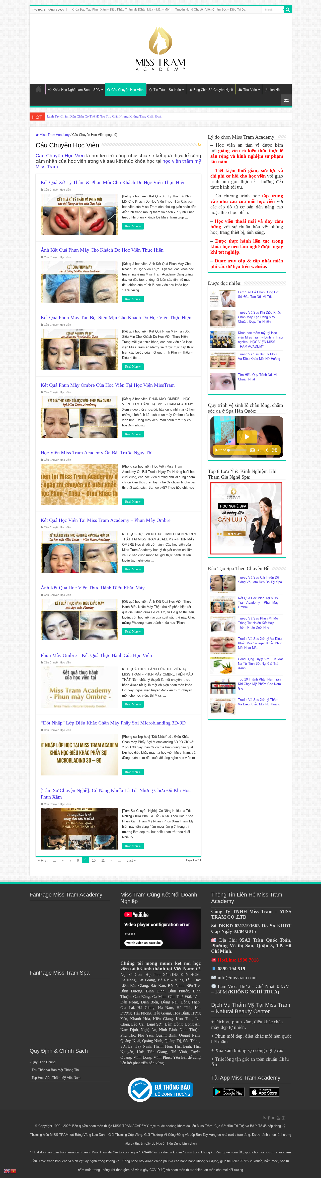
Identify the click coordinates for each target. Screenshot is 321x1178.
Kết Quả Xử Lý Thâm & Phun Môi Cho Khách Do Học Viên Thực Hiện (113, 182)
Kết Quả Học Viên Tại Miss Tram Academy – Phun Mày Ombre (106, 520)
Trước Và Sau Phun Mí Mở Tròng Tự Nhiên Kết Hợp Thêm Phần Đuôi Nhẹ (258, 622)
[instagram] (283, 1118)
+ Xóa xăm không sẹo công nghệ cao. (248, 1050)
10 (94, 860)
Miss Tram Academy (54, 135)
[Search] (288, 9)
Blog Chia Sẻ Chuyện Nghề (213, 90)
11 (103, 860)
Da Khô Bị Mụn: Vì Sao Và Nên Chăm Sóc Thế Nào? (82, 116)
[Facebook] (268, 1118)
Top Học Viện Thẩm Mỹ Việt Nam (56, 1078)
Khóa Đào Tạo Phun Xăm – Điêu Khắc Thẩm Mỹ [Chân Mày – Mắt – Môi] (121, 9)
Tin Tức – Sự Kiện (167, 90)
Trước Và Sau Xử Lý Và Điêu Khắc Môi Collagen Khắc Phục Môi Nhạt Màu (260, 643)
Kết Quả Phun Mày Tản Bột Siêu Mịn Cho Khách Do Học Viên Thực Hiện (116, 317)
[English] (7, 1171)
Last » (131, 860)
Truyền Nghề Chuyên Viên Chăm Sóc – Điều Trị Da (210, 9)
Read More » (133, 226)
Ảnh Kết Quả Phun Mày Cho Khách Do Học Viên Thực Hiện (102, 250)
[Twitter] (273, 1118)
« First (42, 860)
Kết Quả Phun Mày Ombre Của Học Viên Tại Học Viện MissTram (108, 385)
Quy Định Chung (43, 1062)
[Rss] (264, 1118)
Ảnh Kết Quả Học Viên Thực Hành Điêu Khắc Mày (93, 587)
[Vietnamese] (13, 1171)
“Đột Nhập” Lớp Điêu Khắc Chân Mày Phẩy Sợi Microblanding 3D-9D (113, 722)
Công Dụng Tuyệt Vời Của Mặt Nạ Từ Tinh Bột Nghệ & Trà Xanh (260, 663)
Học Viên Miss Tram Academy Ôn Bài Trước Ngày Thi (97, 452)
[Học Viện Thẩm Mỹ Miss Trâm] (160, 48)
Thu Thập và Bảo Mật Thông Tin (55, 1070)
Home (38, 89)
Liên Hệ (274, 90)
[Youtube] (278, 1118)
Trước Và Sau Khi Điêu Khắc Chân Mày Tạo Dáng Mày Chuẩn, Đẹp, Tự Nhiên (259, 317)
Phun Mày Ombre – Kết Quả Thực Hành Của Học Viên (96, 655)
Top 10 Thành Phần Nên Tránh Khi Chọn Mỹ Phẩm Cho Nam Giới (260, 684)
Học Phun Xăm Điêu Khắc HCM (172, 974)
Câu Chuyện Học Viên (127, 90)
